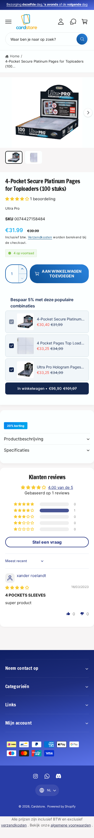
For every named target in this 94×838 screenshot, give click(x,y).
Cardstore (38, 806)
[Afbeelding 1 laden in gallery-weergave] (13, 157)
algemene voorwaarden (71, 825)
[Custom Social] (58, 776)
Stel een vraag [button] (47, 542)
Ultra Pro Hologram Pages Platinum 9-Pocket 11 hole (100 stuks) (61, 367)
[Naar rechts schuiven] (88, 112)
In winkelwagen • (47, 388)
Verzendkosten (40, 237)
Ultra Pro (12, 208)
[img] (17, 587)
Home (15, 56)
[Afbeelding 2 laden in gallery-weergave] (33, 157)
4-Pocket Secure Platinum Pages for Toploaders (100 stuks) (61, 319)
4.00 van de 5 (60, 487)
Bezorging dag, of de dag (47, 4)
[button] (8, 21)
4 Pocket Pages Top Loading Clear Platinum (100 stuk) (61, 343)
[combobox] (47, 39)
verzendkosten (14, 825)
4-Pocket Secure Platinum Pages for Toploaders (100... (44, 64)
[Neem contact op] (73, 21)
